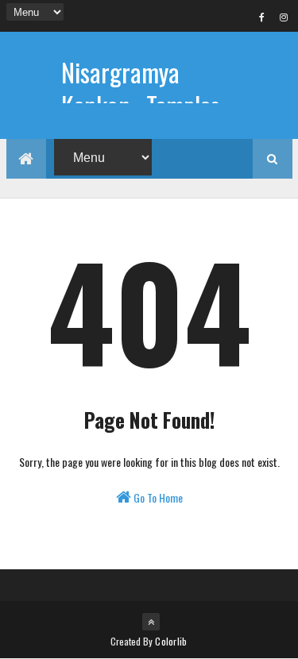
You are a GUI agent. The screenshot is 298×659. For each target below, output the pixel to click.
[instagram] (283, 16)
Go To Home (157, 497)
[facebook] (262, 16)
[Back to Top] (151, 621)
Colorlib (171, 641)
